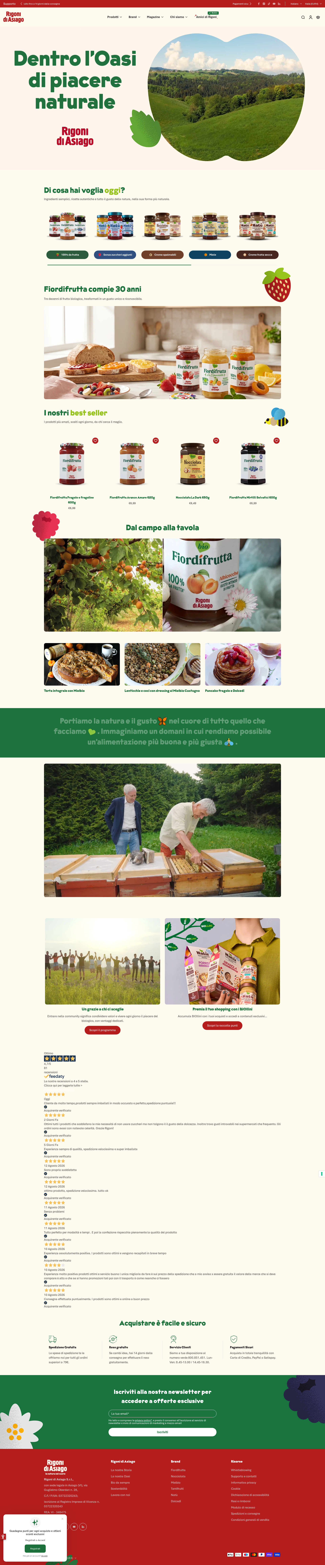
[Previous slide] (21, 4)
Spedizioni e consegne (245, 1513)
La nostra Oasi (120, 1476)
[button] (3, 1537)
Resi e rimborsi (240, 1501)
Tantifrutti (177, 1489)
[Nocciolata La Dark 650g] (193, 464)
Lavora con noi (120, 1495)
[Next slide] (250, 4)
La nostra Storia (121, 1470)
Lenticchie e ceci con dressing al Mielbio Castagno (162, 691)
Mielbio (175, 1482)
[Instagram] (263, 4)
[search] (303, 17)
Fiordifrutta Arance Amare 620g (132, 497)
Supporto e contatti (243, 1476)
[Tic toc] (269, 4)
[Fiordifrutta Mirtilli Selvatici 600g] (253, 464)
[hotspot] (205, 380)
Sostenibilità (119, 1489)
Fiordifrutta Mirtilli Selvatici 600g (253, 497)
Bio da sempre (120, 1482)
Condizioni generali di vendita (250, 1520)
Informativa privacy (243, 1482)
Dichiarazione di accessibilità (250, 1495)
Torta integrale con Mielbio (64, 691)
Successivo (66, 1090)
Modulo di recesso (243, 1507)
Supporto (9, 4)
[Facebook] (258, 4)
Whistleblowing (241, 1470)
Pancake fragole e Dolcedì (224, 691)
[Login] (310, 17)
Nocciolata (178, 1476)
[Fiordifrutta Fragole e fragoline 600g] (72, 464)
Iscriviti (162, 1432)
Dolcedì (176, 1501)
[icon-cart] (318, 17)
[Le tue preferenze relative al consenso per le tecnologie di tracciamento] (322, 1174)
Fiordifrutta (178, 1470)
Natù (174, 1495)
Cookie (235, 1489)
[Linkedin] (279, 4)
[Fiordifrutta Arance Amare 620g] (132, 464)
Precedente (51, 1090)
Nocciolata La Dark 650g (193, 497)
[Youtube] (274, 4)
